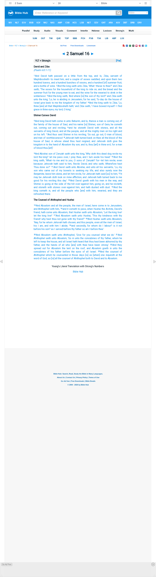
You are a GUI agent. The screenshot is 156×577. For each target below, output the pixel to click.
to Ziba (113, 102)
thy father (76, 229)
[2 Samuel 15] (4, 268)
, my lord (58, 109)
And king (39, 121)
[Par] (118, 60)
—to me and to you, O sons (66, 160)
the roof (80, 248)
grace (37, 109)
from (79, 75)
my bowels (64, 170)
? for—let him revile (104, 160)
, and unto (90, 167)
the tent (66, 248)
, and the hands (48, 244)
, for (84, 99)
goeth (85, 180)
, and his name (75, 124)
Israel (68, 241)
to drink (111, 92)
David (47, 121)
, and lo (97, 75)
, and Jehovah (98, 141)
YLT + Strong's (20, 46)
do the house (111, 99)
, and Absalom (93, 248)
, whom (115, 238)
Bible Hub (78, 271)
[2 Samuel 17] (152, 268)
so (83, 229)
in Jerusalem (74, 99)
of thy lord (99, 96)
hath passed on (57, 75)
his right (112, 131)
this (58, 180)
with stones (100, 127)
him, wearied (98, 190)
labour (107, 225)
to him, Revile (72, 163)
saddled (95, 79)
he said (90, 99)
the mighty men (96, 131)
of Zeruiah (58, 153)
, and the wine (82, 92)
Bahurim (75, 121)
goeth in (106, 248)
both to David (92, 258)
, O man (107, 134)
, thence (92, 121)
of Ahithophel (77, 258)
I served (58, 229)
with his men (96, 180)
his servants (106, 167)
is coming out (111, 121)
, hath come (46, 212)
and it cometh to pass (74, 208)
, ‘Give (78, 234)
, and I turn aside (90, 157)
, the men (76, 205)
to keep (41, 241)
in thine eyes (47, 109)
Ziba (84, 86)
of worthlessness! (53, 137)
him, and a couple (69, 79)
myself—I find (114, 106)
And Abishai (41, 153)
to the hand (51, 144)
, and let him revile (71, 173)
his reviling (49, 180)
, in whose (56, 141)
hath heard (78, 241)
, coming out (44, 127)
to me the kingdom (61, 102)
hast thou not (53, 219)
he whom (47, 222)
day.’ (64, 180)
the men (107, 222)
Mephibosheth (60, 106)
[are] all (43, 106)
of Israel (86, 205)
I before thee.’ (96, 229)
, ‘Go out (90, 134)
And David (41, 75)
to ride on (91, 89)
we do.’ (110, 234)
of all (60, 244)
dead (104, 153)
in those (73, 255)
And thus (52, 134)
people (89, 222)
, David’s (117, 208)
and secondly (78, 225)
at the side (57, 183)
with (115, 215)
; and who (92, 163)
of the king (78, 89)
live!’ (49, 215)
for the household (62, 89)
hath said (58, 163)
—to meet (54, 79)
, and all (112, 127)
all (97, 167)
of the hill (68, 183)
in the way (110, 180)
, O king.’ (67, 109)
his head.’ (105, 157)
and (102, 258)
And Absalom (43, 205)
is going (46, 183)
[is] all (54, 258)
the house (51, 241)
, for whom (92, 225)
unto (79, 86)
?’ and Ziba (110, 96)
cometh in (44, 190)
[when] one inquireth (103, 255)
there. (47, 194)
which (48, 255)
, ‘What (90, 86)
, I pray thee (74, 157)
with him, (54, 208)
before (37, 229)
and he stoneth (77, 127)
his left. (40, 134)
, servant (113, 75)
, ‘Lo (50, 99)
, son (98, 124)
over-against (81, 183)
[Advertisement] (78, 333)
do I (100, 225)
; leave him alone (53, 173)
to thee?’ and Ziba (112, 86)
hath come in (58, 121)
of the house (51, 124)
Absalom (62, 212)
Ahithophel (68, 234)
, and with (48, 225)
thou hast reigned (79, 141)
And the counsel (109, 251)
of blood (117, 134)
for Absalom (53, 248)
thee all (100, 137)
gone (64, 219)
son (50, 153)
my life (88, 170)
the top (87, 75)
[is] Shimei (89, 124)
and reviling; (58, 127)
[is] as (88, 255)
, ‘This (94, 215)
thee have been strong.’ (95, 244)
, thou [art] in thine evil (99, 144)
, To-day (99, 99)
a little (71, 75)
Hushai (97, 208)
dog (109, 153)
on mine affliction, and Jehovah (79, 177)
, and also (98, 170)
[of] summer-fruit (112, 82)
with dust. (104, 187)
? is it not (116, 225)
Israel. (92, 251)
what (103, 234)
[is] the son (86, 96)
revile (115, 153)
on (106, 131)
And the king (64, 86)
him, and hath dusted (87, 187)
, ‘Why (87, 153)
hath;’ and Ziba (76, 106)
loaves (46, 82)
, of (120, 121)
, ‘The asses (45, 89)
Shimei (66, 134)
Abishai (80, 167)
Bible (11, 46)
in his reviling (78, 134)
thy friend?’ (78, 219)
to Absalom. (111, 258)
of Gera (105, 124)
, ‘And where (73, 96)
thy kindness (104, 215)
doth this (95, 153)
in (44, 144)
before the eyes (71, 251)
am (87, 229)
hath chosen (69, 222)
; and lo (83, 144)
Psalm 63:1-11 (42, 70)
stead (65, 141)
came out (49, 170)
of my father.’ (79, 102)
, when (89, 208)
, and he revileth (113, 183)
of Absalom (64, 144)
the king (43, 99)
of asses (84, 79)
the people (72, 131)
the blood (109, 137)
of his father (54, 251)
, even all (98, 222)
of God (43, 258)
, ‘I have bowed (98, 106)
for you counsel (90, 234)
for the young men (58, 92)
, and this (80, 222)
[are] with (84, 190)
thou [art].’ (48, 147)
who (40, 170)
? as (51, 229)
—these (98, 86)
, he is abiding (59, 99)
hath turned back (83, 137)
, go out (99, 134)
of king (47, 131)
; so (49, 258)
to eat (71, 92)
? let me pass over (57, 157)
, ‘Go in (70, 238)
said (59, 134)
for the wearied (98, 92)
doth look (56, 177)
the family (39, 124)
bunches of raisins (76, 82)
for (41, 180)
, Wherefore (110, 163)
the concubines (88, 238)
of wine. (50, 86)
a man (99, 121)
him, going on (96, 183)
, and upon (105, 79)
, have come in (98, 205)
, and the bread (105, 89)
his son (45, 229)
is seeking (77, 170)
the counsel (63, 258)
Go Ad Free (6, 564)
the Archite (107, 208)
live (119, 212)
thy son (75, 144)
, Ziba (105, 75)
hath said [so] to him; (106, 173)
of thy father (104, 238)
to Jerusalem (114, 205)
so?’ (47, 167)
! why (43, 219)
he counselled (60, 255)
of (56, 170)
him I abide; (61, 225)
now (115, 170)
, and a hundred (58, 82)
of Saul (63, 124)
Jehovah (69, 137)
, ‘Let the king (109, 212)
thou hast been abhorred (101, 241)
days (81, 255)
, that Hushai (74, 212)
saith (74, 86)
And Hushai (94, 219)
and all (54, 205)
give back (45, 102)
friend (37, 212)
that (49, 106)
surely (108, 170)
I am (40, 225)
